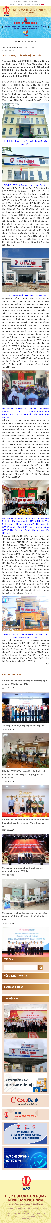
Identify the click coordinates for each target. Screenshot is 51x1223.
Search (40, 967)
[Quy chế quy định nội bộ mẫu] (25, 1157)
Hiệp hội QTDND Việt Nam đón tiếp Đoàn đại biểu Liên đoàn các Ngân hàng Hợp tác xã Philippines (23, 774)
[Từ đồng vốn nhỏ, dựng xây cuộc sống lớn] (25, 750)
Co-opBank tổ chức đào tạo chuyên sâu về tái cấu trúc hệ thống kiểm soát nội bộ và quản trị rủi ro (24, 916)
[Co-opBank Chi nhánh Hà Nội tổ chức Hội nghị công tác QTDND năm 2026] (25, 707)
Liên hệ (19, 4)
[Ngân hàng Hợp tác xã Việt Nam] (25, 1100)
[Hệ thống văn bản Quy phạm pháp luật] (25, 1083)
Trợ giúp (27, 4)
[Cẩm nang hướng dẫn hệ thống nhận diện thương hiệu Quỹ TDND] (25, 1133)
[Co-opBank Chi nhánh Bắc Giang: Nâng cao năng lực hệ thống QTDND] (25, 894)
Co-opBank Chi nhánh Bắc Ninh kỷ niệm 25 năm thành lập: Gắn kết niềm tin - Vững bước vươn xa (25, 822)
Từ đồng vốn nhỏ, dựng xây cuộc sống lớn (23, 725)
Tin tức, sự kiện (9, 47)
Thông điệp (11, 4)
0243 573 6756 (25, 1116)
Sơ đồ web (35, 4)
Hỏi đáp (18, 1113)
